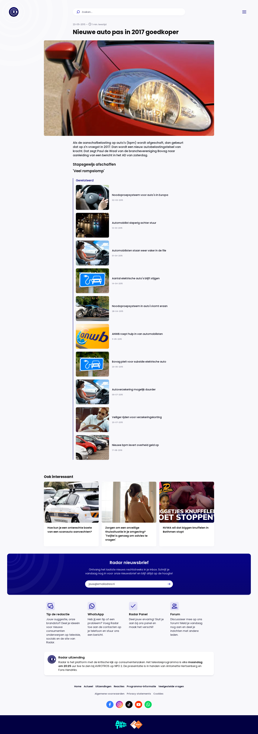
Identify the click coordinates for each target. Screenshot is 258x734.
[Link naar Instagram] (119, 704)
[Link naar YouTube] (138, 704)
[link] (64, 623)
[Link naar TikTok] (129, 704)
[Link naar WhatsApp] (148, 704)
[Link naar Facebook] (109, 704)
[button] (244, 12)
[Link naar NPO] (136, 724)
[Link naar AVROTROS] (121, 724)
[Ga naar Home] (14, 12)
